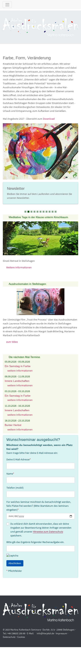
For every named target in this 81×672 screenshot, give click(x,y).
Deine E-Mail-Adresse (18, 459)
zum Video (12, 341)
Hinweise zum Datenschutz (48, 531)
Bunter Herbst (13, 425)
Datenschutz (9, 637)
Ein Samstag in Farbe (18, 366)
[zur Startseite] (40, 27)
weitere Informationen (20, 370)
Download (49, 118)
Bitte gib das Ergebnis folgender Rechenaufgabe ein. (35, 542)
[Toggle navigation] (7, 4)
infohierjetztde (45, 633)
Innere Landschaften (17, 380)
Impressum (61, 633)
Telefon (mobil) (15, 487)
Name (10, 473)
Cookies (21, 637)
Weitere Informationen (19, 267)
